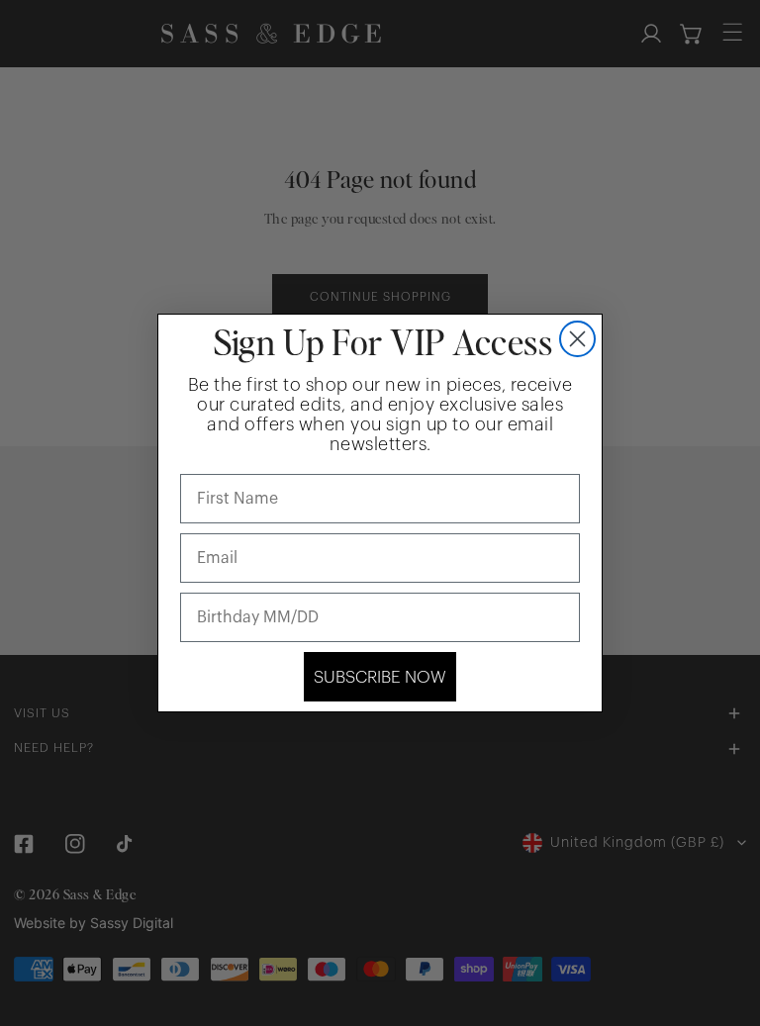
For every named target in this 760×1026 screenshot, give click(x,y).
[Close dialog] (577, 339)
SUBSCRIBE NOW (380, 677)
